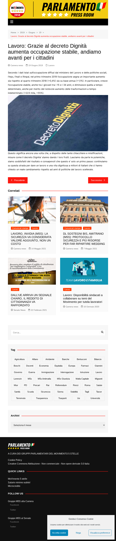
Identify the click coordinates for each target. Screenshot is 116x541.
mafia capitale (82, 379)
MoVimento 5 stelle (17, 479)
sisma (60, 392)
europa (71, 366)
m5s (30, 379)
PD (25, 385)
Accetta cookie (59, 533)
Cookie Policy (15, 460)
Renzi (75, 385)
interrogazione (67, 372)
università (95, 398)
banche (65, 359)
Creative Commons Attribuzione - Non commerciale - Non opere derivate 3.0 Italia (48, 464)
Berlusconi (82, 359)
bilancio (97, 359)
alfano (35, 359)
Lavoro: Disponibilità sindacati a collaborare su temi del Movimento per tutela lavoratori (83, 298)
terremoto (20, 398)
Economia (44, 366)
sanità (17, 392)
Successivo (96, 180)
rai (47, 385)
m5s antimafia (44, 379)
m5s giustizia (63, 379)
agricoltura (19, 359)
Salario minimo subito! (19, 482)
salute (99, 385)
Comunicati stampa (20, 228)
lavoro (99, 372)
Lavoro (51, 65)
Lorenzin (18, 379)
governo (18, 372)
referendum (61, 385)
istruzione (84, 372)
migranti (98, 379)
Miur (16, 385)
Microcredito (14, 486)
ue (78, 398)
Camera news (17, 65)
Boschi (17, 366)
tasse (99, 392)
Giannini (98, 366)
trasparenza (42, 398)
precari (36, 385)
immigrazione (47, 372)
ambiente (50, 359)
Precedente (19, 180)
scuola (30, 392)
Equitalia (58, 366)
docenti (29, 366)
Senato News (19, 310)
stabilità (74, 392)
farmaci (85, 366)
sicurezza (45, 392)
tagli (87, 392)
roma (87, 385)
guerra (31, 372)
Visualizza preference (100, 533)
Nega (78, 533)
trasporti (62, 398)
